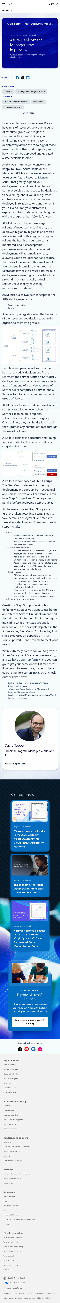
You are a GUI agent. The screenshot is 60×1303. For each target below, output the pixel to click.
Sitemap (6, 1293)
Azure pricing (8, 1110)
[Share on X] (22, 77)
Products (6, 1106)
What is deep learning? (12, 1251)
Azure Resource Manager (34, 177)
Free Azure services (10, 1115)
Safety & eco (8, 1298)
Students (6, 1210)
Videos (6, 1224)
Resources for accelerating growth (16, 1147)
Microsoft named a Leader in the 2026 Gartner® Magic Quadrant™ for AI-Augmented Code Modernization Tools (29, 938)
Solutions (7, 1142)
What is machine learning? (13, 1247)
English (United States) (16, 1278)
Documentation (9, 1196)
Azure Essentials (9, 1088)
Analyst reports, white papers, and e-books (19, 1219)
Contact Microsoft (18, 1293)
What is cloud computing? (13, 1237)
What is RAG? (8, 1270)
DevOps (8, 91)
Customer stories (9, 1092)
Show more (28, 113)
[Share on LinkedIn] (28, 77)
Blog (5, 1201)
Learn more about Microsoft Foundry (30, 1022)
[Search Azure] (11, 3)
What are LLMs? (9, 1260)
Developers (38, 101)
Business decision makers (16, 101)
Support (6, 1156)
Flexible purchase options (13, 1119)
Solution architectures (11, 1151)
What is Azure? (9, 1065)
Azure (5, 10)
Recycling (18, 1298)
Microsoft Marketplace (12, 1178)
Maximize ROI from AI (11, 1129)
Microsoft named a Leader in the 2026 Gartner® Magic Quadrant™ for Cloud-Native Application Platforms (29, 838)
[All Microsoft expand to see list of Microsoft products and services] (3, 3)
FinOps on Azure (9, 1124)
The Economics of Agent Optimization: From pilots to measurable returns (29, 888)
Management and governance (31, 91)
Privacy (29, 1293)
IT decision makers (13, 107)
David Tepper (17, 55)
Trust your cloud (9, 1083)
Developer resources (11, 1206)
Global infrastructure (11, 1074)
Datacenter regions (10, 1078)
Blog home (16, 23)
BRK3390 (38, 672)
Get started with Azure (12, 1069)
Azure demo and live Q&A (13, 1160)
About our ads (29, 1298)
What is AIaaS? (8, 1256)
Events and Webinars (11, 1215)
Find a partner (8, 1183)
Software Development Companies (16, 1174)
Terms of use (39, 1293)
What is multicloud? (10, 1242)
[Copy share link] (12, 77)
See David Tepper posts (15, 763)
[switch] (57, 4)
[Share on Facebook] (17, 77)
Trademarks (50, 1293)
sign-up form (29, 659)
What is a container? (11, 1265)
